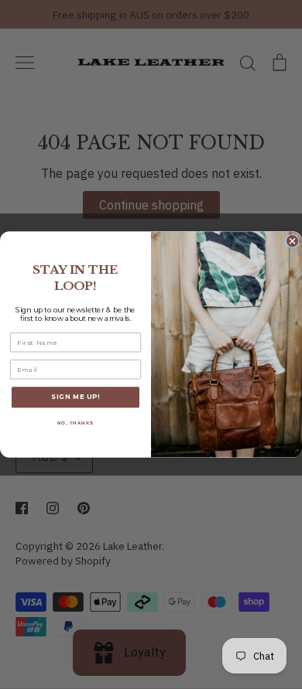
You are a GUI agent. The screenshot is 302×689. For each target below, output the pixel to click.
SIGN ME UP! (75, 397)
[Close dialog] (292, 241)
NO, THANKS (75, 423)
